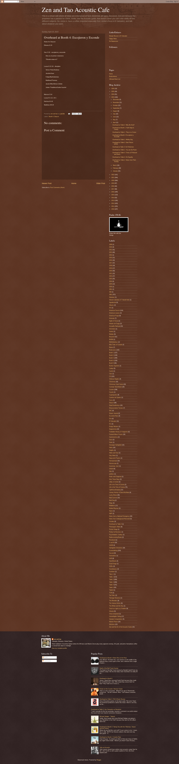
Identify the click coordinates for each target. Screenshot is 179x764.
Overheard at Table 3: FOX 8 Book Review (112, 699)
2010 (113, 209)
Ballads (111, 334)
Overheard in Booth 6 (106, 678)
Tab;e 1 (111, 574)
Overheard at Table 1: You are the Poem (124, 150)
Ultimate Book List (114, 79)
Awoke (111, 331)
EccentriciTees (113, 416)
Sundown (112, 571)
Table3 (111, 590)
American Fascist (114, 310)
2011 (113, 206)
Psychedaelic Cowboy (115, 534)
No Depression (113, 41)
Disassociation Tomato (116, 408)
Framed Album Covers (116, 434)
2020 (113, 180)
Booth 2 (111, 355)
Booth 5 (111, 363)
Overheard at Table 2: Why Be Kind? (123, 125)
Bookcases (112, 350)
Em (110, 424)
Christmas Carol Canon (116, 384)
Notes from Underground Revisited (119, 519)
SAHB (111, 545)
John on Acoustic (105, 747)
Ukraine (111, 611)
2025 (113, 91)
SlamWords (112, 561)
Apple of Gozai (113, 321)
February (116, 168)
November (116, 102)
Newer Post (46, 183)
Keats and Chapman (115, 476)
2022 (113, 174)
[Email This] (73, 114)
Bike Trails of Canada (115, 344)
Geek (110, 442)
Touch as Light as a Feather (117, 608)
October (115, 105)
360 (110, 292)
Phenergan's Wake (114, 527)
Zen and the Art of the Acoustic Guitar (120, 627)
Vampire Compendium (115, 619)
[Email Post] (69, 114)
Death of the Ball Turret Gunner (109, 668)
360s (110, 294)
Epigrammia (112, 429)
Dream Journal (113, 413)
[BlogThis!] (75, 114)
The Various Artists (115, 603)
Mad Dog (112, 500)
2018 (113, 186)
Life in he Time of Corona (116, 484)
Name (111, 511)
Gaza (110, 439)
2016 (113, 192)
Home (73, 183)
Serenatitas (112, 555)
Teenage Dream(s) (114, 598)
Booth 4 (51, 116)
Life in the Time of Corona (117, 487)
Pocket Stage (113, 529)
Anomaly (111, 318)
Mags (110, 503)
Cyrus (111, 400)
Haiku (111, 447)
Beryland (111, 337)
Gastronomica (113, 437)
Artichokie (112, 329)
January (115, 171)
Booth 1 (111, 352)
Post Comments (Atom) (57, 187)
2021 (113, 177)
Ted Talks (112, 595)
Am (110, 307)
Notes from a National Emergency (119, 516)
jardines (111, 474)
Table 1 (111, 577)
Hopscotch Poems (114, 458)
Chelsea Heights (114, 379)
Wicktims (112, 624)
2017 (113, 189)
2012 (113, 203)
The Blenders (113, 600)
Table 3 (111, 582)
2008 (110, 244)
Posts (46, 657)
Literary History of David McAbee (119, 492)
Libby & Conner (113, 482)
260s (110, 289)
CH (110, 376)
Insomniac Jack (114, 466)
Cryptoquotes (113, 395)
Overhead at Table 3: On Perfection (123, 147)
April (114, 122)
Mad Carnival (113, 497)
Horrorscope (112, 463)
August (115, 111)
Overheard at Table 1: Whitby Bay (122, 139)
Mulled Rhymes (114, 508)
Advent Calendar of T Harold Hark (119, 300)
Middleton (112, 505)
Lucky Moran (113, 495)
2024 (113, 94)
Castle (111, 371)
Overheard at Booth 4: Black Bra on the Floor (113, 658)
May (114, 119)
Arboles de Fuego (114, 323)
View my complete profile (59, 648)
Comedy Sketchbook (115, 387)
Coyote (111, 392)
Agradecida (112, 302)
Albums (111, 305)
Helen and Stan (113, 453)
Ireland (111, 468)
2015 (113, 195)
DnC (110, 410)
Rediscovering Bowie (115, 537)
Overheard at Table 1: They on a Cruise (124, 132)
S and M (111, 542)
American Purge (114, 315)
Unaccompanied (114, 614)
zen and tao (57, 639)
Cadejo (111, 368)
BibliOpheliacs (113, 342)
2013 (113, 200)
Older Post (100, 183)
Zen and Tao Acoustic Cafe (76, 9)
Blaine (111, 347)
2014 (113, 197)
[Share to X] (77, 114)
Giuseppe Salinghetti (115, 445)
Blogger (99, 760)
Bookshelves (113, 76)
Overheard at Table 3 (115, 524)
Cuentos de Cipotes (115, 397)
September (116, 108)
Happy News (113, 38)
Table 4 (111, 584)
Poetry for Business (115, 532)
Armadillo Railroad (114, 326)
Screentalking (113, 550)
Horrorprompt (113, 461)
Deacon (56, 116)
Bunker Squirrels (114, 366)
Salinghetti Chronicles (115, 548)
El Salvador (112, 421)
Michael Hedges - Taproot (107, 716)
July (114, 114)
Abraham (112, 297)
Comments (47, 661)
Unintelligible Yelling (115, 616)
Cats (110, 373)
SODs (111, 566)
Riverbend (112, 540)
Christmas (112, 381)
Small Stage (113, 563)
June (114, 117)
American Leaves (114, 313)
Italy (110, 471)
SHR (110, 558)
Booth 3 (111, 358)
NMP (110, 513)
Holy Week (112, 455)
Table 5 (111, 587)
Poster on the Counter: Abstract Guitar (111, 689)
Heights (111, 450)
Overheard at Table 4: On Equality (122, 157)
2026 (113, 88)
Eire (110, 418)
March (115, 165)
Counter (111, 389)
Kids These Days (114, 479)
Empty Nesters (113, 426)
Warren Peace (113, 621)
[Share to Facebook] (79, 114)
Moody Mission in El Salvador (118, 36)
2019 (113, 183)
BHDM (111, 339)
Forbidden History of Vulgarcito (118, 432)
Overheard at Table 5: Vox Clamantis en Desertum (106, 709)
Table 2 (111, 579)
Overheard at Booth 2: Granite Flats (110, 737)
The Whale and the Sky (116, 606)
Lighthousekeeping (114, 489)
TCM (110, 592)
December (116, 99)
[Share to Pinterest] (81, 114)
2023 (113, 97)
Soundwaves (113, 569)
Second (111, 553)
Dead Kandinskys (114, 405)
